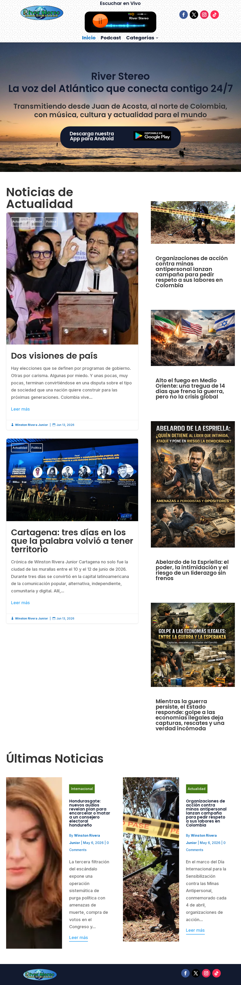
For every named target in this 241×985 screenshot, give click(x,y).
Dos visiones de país (72, 321)
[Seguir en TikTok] (214, 14)
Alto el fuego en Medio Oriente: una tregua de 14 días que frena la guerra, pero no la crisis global (190, 388)
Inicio (89, 38)
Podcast (111, 38)
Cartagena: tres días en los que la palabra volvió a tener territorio (72, 531)
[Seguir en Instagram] (204, 14)
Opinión (36, 221)
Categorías (140, 38)
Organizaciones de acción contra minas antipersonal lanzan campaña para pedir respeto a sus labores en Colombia (192, 271)
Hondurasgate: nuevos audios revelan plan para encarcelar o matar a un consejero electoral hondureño (89, 813)
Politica (51, 221)
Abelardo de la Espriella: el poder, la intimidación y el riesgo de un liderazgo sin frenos (192, 570)
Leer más (20, 409)
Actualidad (19, 221)
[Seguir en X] (194, 14)
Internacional (82, 789)
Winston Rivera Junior (31, 425)
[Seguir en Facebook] (183, 14)
